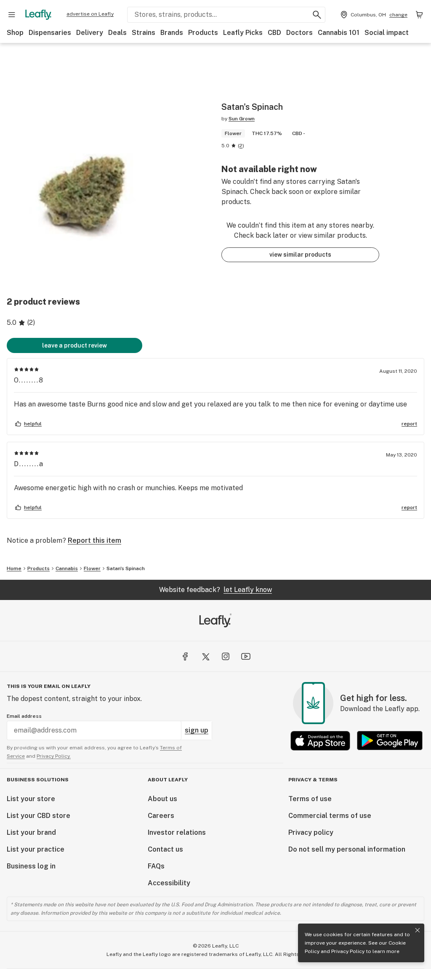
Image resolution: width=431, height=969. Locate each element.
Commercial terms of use (329, 816)
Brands (171, 33)
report (409, 424)
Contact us (165, 849)
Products (203, 33)
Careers (161, 816)
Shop (15, 33)
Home (14, 568)
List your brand (31, 832)
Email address (24, 716)
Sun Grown (242, 119)
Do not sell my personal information (346, 849)
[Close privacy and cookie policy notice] (417, 930)
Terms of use (310, 799)
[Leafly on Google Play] (390, 741)
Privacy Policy (347, 951)
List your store (31, 799)
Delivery (89, 33)
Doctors (299, 33)
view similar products (300, 254)
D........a (29, 464)
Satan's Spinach (125, 568)
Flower (92, 568)
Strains (143, 33)
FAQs (156, 866)
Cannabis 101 (338, 33)
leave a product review (74, 345)
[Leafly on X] (205, 656)
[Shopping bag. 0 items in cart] (419, 15)
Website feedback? (215, 590)
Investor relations (177, 832)
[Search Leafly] (317, 15)
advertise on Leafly (90, 14)
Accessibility (169, 883)
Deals (117, 33)
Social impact (386, 33)
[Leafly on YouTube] (246, 656)
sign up (196, 730)
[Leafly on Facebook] (185, 656)
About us (162, 799)
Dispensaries (50, 33)
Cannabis (67, 568)
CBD (274, 33)
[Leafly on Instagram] (226, 656)
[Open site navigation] (12, 15)
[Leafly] (38, 15)
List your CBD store (38, 816)
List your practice (35, 849)
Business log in (31, 866)
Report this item (94, 540)
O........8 (29, 380)
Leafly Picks (243, 33)
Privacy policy (310, 832)
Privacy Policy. (54, 756)
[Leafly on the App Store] (320, 741)
